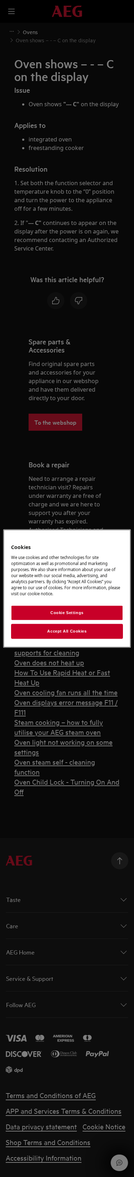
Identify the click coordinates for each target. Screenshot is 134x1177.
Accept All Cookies (66, 631)
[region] (66, 589)
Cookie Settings (67, 613)
